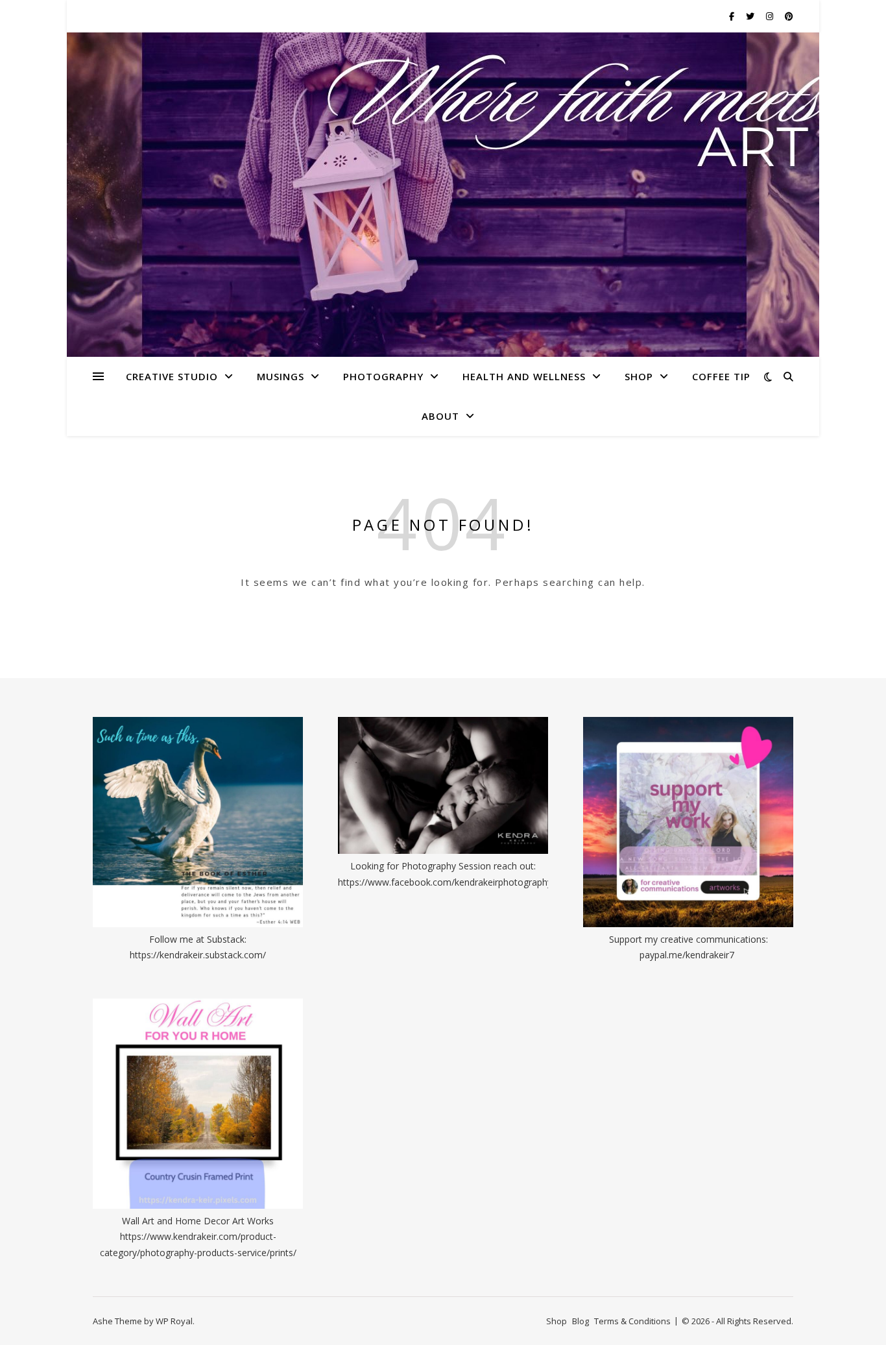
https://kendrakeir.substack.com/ (198, 955)
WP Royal (174, 1321)
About (440, 415)
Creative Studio (172, 376)
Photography (383, 376)
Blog (580, 1321)
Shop (639, 376)
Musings (280, 376)
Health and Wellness (524, 376)
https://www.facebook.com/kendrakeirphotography (445, 882)
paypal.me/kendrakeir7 (687, 955)
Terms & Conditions (632, 1321)
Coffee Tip (721, 376)
